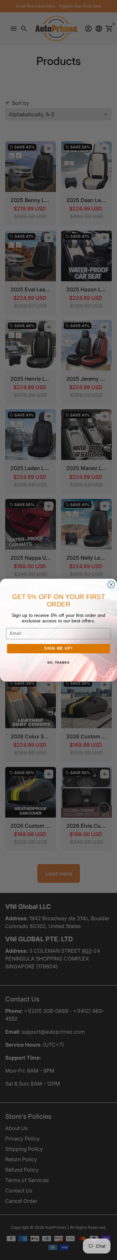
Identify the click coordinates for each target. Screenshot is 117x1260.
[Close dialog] (111, 584)
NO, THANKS (58, 662)
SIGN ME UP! (58, 648)
